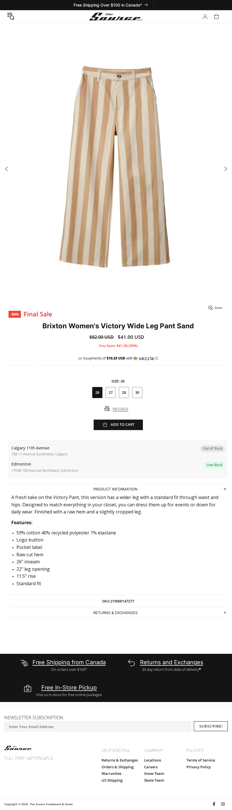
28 (124, 392)
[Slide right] (226, 169)
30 (137, 392)
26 (97, 392)
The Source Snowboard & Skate (51, 804)
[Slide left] (6, 169)
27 (111, 392)
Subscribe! (211, 726)
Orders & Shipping (118, 766)
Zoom (218, 307)
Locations (152, 760)
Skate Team (154, 780)
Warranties (111, 773)
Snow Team (154, 773)
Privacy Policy (198, 766)
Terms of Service (200, 760)
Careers (151, 766)
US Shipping (112, 780)
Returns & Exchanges (120, 760)
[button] (11, 16)
